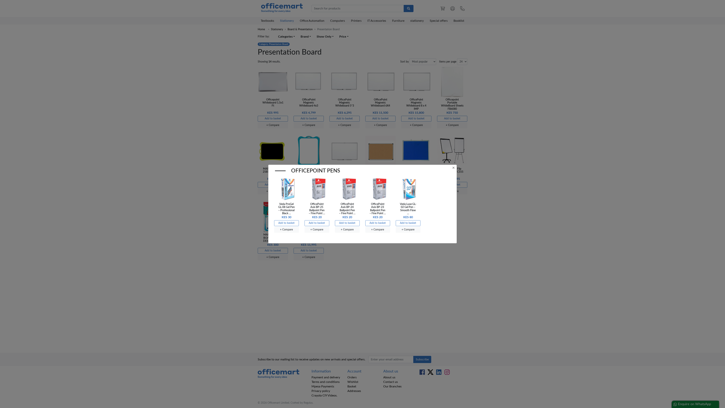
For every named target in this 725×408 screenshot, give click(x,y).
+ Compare (286, 229)
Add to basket (286, 223)
